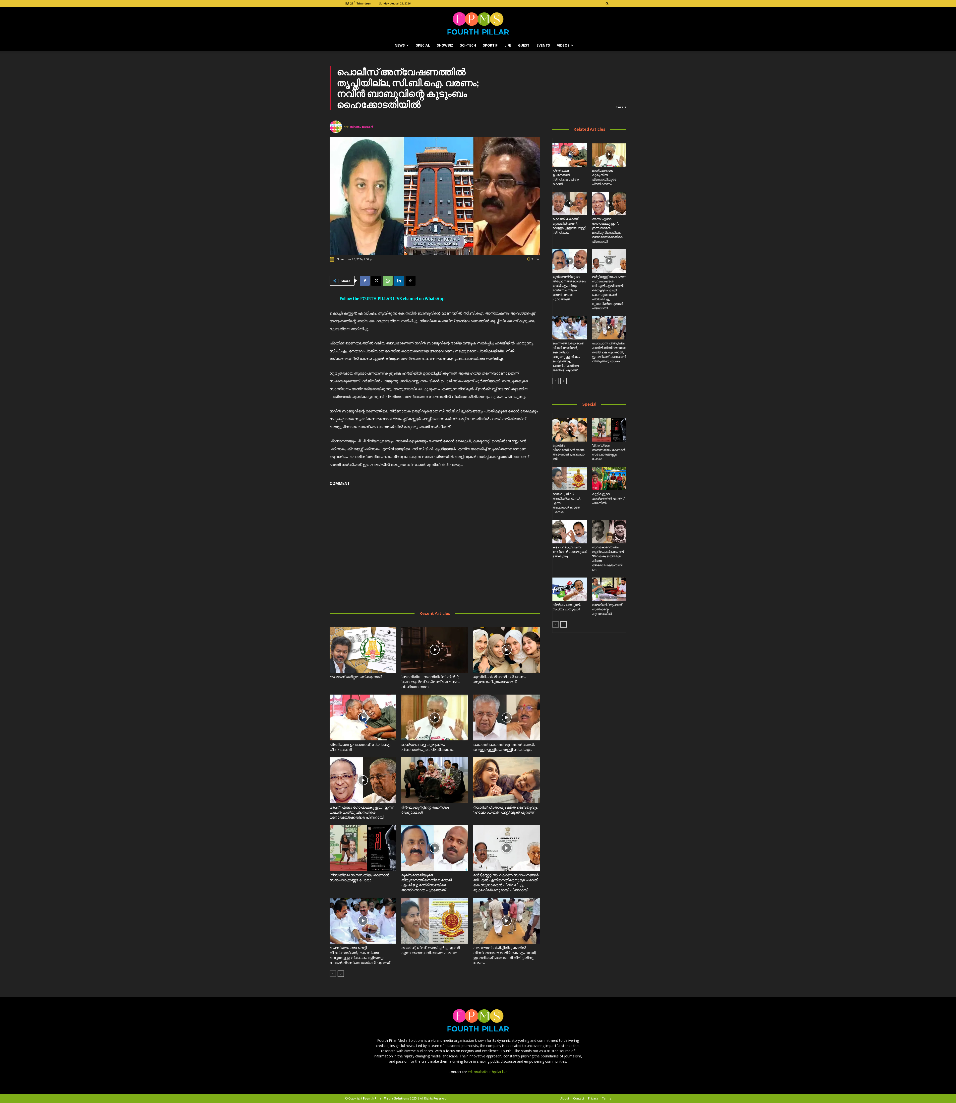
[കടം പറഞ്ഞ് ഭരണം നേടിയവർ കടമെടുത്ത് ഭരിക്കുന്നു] (569, 531)
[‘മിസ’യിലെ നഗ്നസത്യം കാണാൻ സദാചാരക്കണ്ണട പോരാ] (363, 848)
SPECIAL (423, 45)
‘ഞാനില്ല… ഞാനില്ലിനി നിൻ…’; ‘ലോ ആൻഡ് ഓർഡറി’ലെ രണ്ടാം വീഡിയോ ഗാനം (430, 682)
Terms (606, 1098)
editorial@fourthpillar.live (487, 1071)
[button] (607, 3)
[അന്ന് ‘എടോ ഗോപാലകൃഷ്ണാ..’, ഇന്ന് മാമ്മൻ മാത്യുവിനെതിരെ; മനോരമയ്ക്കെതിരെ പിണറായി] (363, 780)
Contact (578, 1098)
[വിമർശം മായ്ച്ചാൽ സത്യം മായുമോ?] (569, 589)
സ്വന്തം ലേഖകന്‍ (361, 127)
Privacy (593, 1098)
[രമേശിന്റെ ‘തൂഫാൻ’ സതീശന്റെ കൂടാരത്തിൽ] (609, 589)
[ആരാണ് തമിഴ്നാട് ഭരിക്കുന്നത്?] (363, 650)
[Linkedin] (399, 281)
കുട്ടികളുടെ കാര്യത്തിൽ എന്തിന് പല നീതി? (608, 498)
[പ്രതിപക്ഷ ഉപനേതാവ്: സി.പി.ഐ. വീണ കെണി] (363, 717)
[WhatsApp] (388, 281)
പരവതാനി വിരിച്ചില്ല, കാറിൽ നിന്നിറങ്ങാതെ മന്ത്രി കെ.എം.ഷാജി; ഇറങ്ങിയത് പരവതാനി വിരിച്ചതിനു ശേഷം (609, 352)
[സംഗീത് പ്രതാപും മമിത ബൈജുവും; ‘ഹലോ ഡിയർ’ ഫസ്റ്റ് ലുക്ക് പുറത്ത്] (506, 780)
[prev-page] (333, 974)
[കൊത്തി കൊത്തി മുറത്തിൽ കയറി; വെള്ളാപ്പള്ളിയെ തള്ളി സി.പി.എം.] (506, 717)
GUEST (524, 45)
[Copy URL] (411, 281)
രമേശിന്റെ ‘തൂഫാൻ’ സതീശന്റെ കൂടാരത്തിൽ (607, 609)
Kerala (620, 107)
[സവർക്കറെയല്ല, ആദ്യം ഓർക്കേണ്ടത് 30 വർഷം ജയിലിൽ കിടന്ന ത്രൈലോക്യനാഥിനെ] (609, 531)
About (564, 1098)
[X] (376, 281)
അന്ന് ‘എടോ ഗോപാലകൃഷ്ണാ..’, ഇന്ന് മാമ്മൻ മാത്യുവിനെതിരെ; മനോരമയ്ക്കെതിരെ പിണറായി (361, 812)
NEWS (400, 45)
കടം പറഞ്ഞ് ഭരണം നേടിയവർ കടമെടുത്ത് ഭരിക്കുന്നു (569, 551)
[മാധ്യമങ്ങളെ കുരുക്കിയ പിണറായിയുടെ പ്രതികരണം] (434, 717)
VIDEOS (563, 45)
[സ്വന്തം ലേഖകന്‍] (337, 127)
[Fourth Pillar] (478, 23)
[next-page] (341, 974)
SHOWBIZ (445, 45)
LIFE (507, 45)
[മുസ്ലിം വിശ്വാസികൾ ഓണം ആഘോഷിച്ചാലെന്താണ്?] (506, 650)
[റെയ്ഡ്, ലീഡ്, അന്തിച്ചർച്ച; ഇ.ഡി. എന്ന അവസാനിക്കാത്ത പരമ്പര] (434, 921)
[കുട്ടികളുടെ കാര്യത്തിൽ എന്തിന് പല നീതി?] (609, 478)
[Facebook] (365, 281)
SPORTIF (490, 45)
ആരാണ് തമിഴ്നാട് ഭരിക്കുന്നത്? (356, 677)
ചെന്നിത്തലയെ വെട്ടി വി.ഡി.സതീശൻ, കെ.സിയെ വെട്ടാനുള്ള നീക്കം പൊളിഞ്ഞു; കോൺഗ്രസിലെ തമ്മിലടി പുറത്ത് (568, 356)
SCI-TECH (468, 45)
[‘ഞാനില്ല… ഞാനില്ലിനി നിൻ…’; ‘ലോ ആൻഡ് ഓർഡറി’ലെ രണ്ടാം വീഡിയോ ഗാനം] (434, 650)
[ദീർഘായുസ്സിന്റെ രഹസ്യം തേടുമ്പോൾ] (434, 780)
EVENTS (543, 45)
